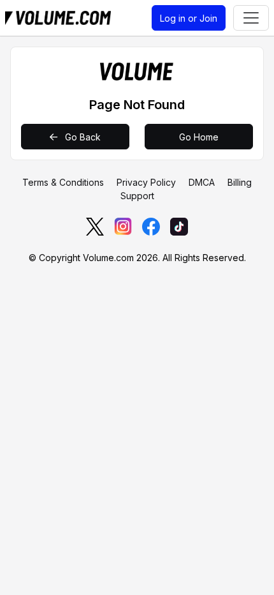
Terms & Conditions (63, 182)
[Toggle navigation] (251, 18)
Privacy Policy (146, 182)
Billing (239, 182)
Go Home (199, 137)
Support (137, 195)
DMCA (202, 182)
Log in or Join (188, 18)
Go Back (81, 137)
